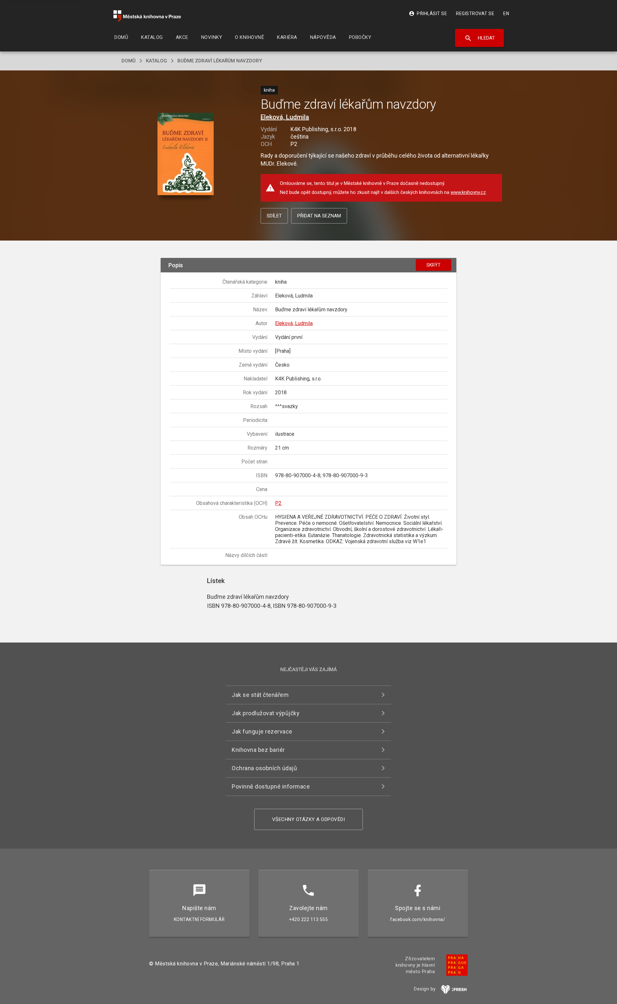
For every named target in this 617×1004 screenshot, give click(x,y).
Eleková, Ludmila (285, 117)
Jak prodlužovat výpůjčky (266, 713)
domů (128, 61)
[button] (185, 154)
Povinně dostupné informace (271, 786)
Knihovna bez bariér (258, 749)
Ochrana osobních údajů (264, 768)
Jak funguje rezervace (262, 731)
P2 (278, 503)
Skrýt (433, 265)
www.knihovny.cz (468, 192)
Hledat (479, 38)
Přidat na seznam (319, 216)
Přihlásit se (428, 13)
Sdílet (274, 216)
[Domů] (147, 16)
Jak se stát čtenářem (260, 694)
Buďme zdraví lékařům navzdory (219, 61)
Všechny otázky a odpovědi (308, 819)
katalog (156, 61)
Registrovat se (475, 13)
